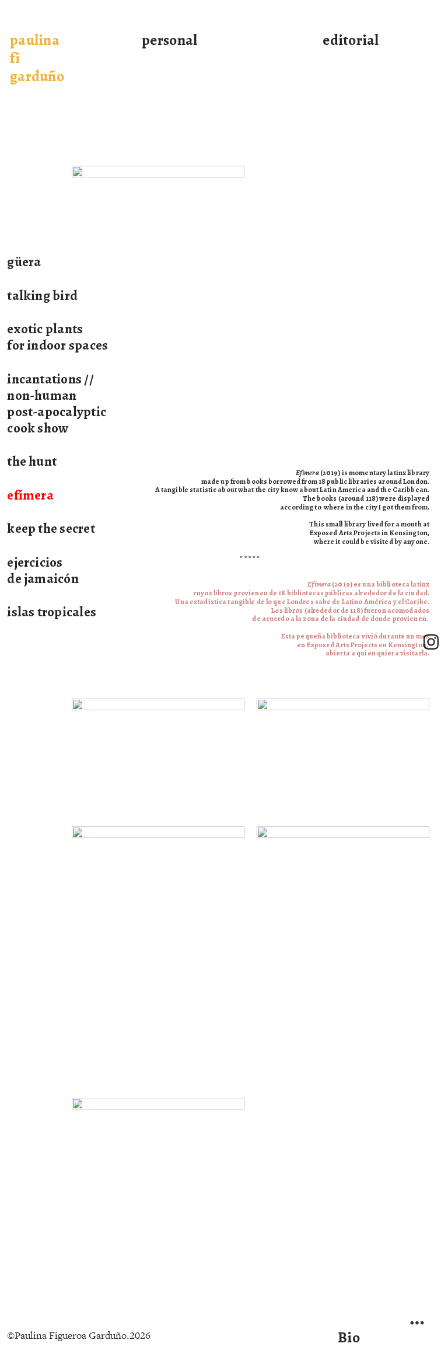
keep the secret (51, 528)
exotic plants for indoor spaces (57, 336)
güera (24, 261)
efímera (30, 495)
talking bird (42, 295)
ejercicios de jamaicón (43, 570)
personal (169, 40)
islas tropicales (51, 611)
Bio (349, 1337)
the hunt (32, 461)
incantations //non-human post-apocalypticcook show (56, 403)
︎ (431, 642)
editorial (351, 40)
